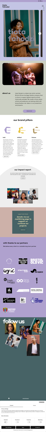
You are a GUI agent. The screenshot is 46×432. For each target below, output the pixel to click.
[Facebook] (40, 1)
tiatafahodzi (26, 398)
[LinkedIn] (41, 1)
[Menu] (43, 6)
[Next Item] (39, 33)
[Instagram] (38, 1)
